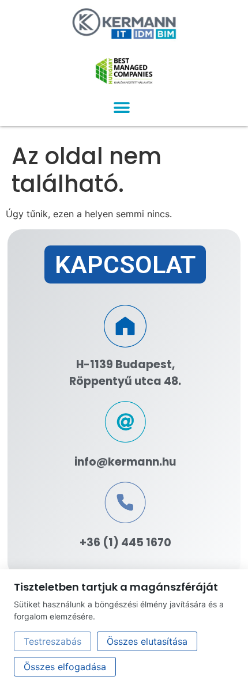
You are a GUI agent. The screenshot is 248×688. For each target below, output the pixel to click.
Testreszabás (52, 641)
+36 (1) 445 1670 (125, 542)
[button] (121, 107)
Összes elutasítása (147, 641)
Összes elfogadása (65, 666)
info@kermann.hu (125, 462)
